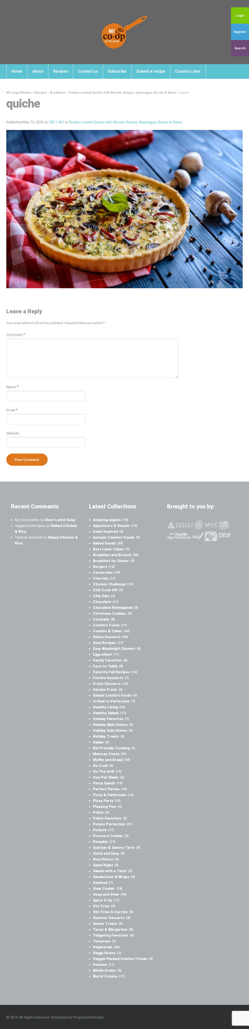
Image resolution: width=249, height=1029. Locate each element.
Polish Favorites (110, 818)
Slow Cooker (107, 888)
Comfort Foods (110, 625)
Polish (101, 812)
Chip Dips (104, 596)
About (37, 71)
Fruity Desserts (110, 684)
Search (240, 48)
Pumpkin (104, 842)
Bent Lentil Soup (60, 520)
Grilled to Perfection (114, 701)
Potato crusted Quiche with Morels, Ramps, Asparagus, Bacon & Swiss (125, 122)
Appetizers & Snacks (115, 526)
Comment (15, 335)
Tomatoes (104, 941)
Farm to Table (108, 666)
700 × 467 (56, 122)
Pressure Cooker (111, 836)
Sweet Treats (108, 923)
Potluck (103, 830)
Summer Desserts (111, 918)
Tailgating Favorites (113, 935)
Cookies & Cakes (111, 631)
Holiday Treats (108, 736)
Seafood (103, 883)
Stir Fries (104, 906)
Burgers (104, 566)
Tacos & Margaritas (113, 929)
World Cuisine (108, 976)
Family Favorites (110, 660)
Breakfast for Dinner (114, 561)
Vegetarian (106, 947)
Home (16, 71)
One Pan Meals (108, 777)
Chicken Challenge (113, 584)
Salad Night (106, 865)
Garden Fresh (108, 689)
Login (240, 15)
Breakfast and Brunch (116, 555)
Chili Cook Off (108, 590)
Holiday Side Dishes (113, 730)
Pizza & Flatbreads (113, 795)
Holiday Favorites (111, 719)
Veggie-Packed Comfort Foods (123, 959)
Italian (101, 742)
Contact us (88, 71)
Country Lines (188, 71)
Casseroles (106, 572)
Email (12, 410)
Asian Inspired (108, 531)
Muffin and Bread (111, 760)
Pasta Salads (108, 783)
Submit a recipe (150, 71)
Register (240, 32)
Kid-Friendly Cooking (114, 748)
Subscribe (117, 71)
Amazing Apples (110, 520)
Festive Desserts (111, 678)
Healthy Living (109, 707)
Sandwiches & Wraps (114, 877)
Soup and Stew (109, 894)
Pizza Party (107, 801)
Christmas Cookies (112, 613)
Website (12, 433)
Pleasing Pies (107, 806)
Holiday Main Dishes (113, 724)
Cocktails (104, 619)
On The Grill (107, 771)
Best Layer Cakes (111, 549)
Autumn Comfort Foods (116, 537)
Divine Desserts (110, 637)
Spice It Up (106, 900)
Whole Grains (107, 970)
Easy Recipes (108, 643)
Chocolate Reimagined (115, 607)
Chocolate (105, 602)
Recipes (60, 71)
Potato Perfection (113, 824)
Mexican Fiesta (110, 754)
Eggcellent (106, 654)
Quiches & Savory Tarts (116, 847)
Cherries (104, 578)
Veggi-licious (107, 953)
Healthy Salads (109, 713)
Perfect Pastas (110, 789)
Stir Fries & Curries (113, 912)
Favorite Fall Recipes (115, 672)
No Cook (103, 765)
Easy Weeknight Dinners (117, 648)
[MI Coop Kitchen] (124, 32)
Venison (103, 964)
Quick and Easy (109, 853)
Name (12, 387)
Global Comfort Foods (115, 695)
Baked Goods (108, 543)
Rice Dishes (106, 859)
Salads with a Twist (112, 871)
